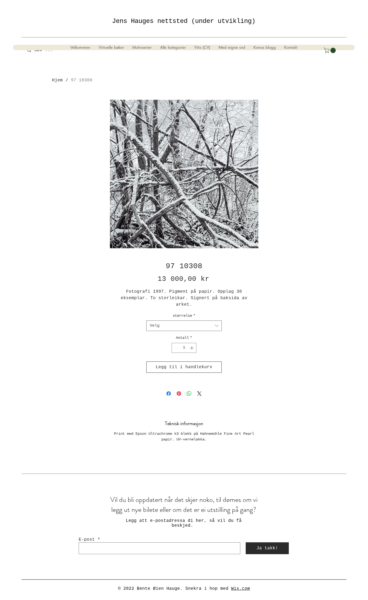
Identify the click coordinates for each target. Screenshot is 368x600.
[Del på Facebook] (168, 393)
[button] (330, 50)
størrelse (184, 315)
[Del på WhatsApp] (189, 393)
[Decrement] (175, 348)
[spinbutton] (184, 348)
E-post (87, 539)
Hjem (57, 80)
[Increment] (192, 348)
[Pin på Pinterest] (179, 393)
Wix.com (240, 588)
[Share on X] (199, 393)
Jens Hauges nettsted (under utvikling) (183, 21)
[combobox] (184, 325)
